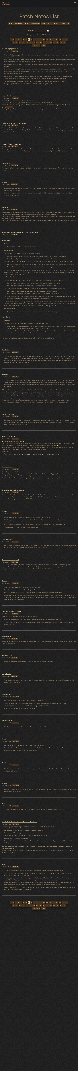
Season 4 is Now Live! (9, 96)
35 (61, 42)
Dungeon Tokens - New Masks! (12, 144)
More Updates (6, 694)
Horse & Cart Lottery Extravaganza (13, 490)
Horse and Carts (7, 655)
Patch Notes (47, 23)
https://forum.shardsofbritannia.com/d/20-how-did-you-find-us (39, 454)
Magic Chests (6, 674)
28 (37, 42)
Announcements (33, 23)
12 (40, 39)
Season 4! (5, 207)
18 (60, 39)
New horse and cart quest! (10, 560)
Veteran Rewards (7, 720)
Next (43, 45)
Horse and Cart (6, 374)
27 (34, 42)
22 (17, 42)
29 (41, 42)
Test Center (5, 350)
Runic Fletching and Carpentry (11, 611)
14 (47, 39)
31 (47, 42)
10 (34, 39)
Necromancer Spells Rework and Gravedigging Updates (20, 232)
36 (64, 42)
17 (57, 39)
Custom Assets (7, 539)
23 (20, 42)
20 (66, 39)
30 (44, 42)
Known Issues (61, 23)
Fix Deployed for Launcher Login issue (14, 123)
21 (13, 42)
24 (23, 42)
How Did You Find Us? (9, 436)
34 (57, 42)
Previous (36, 45)
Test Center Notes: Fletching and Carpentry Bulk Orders (19, 822)
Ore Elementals (7, 636)
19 (63, 39)
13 (44, 39)
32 (51, 42)
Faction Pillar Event (8, 414)
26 (30, 42)
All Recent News (17, 23)
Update (4, 739)
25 (27, 42)
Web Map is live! (7, 467)
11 (37, 39)
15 (50, 39)
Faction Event (6, 163)
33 (54, 42)
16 (53, 39)
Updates (4, 182)
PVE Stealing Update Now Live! (12, 49)
